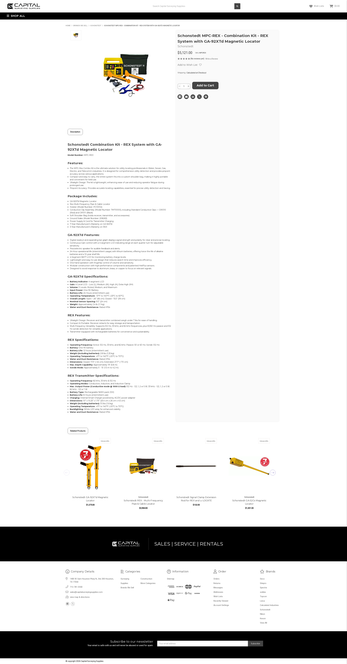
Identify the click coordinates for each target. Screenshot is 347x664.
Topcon (263, 596)
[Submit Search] (237, 6)
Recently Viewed (220, 601)
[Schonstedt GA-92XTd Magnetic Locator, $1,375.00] (90, 466)
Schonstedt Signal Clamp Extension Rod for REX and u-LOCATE (196, 499)
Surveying (125, 579)
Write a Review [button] (211, 59)
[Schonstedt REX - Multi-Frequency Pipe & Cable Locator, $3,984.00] (143, 466)
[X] (199, 96)
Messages (218, 587)
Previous (67, 472)
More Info (106, 441)
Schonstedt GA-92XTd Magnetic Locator (90, 499)
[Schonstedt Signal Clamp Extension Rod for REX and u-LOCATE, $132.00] (196, 466)
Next (273, 472)
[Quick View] (108, 441)
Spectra (263, 587)
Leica (262, 601)
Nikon (262, 614)
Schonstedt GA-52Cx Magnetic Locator (249, 502)
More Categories (148, 583)
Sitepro (263, 583)
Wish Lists (318, 6)
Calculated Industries (269, 605)
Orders (216, 579)
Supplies (124, 583)
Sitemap (170, 579)
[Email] (186, 96)
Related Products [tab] (78, 431)
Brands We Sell (127, 587)
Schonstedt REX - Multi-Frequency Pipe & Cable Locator (143, 502)
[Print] (193, 96)
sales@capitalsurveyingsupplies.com (86, 592)
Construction (146, 579)
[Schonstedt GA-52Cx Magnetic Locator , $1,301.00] (249, 466)
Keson (263, 618)
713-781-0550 (76, 587)
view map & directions (80, 597)
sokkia (263, 592)
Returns (216, 583)
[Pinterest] (206, 96)
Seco (262, 579)
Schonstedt (265, 609)
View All (263, 623)
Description (75, 132)
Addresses (218, 592)
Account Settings (221, 605)
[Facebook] (180, 96)
